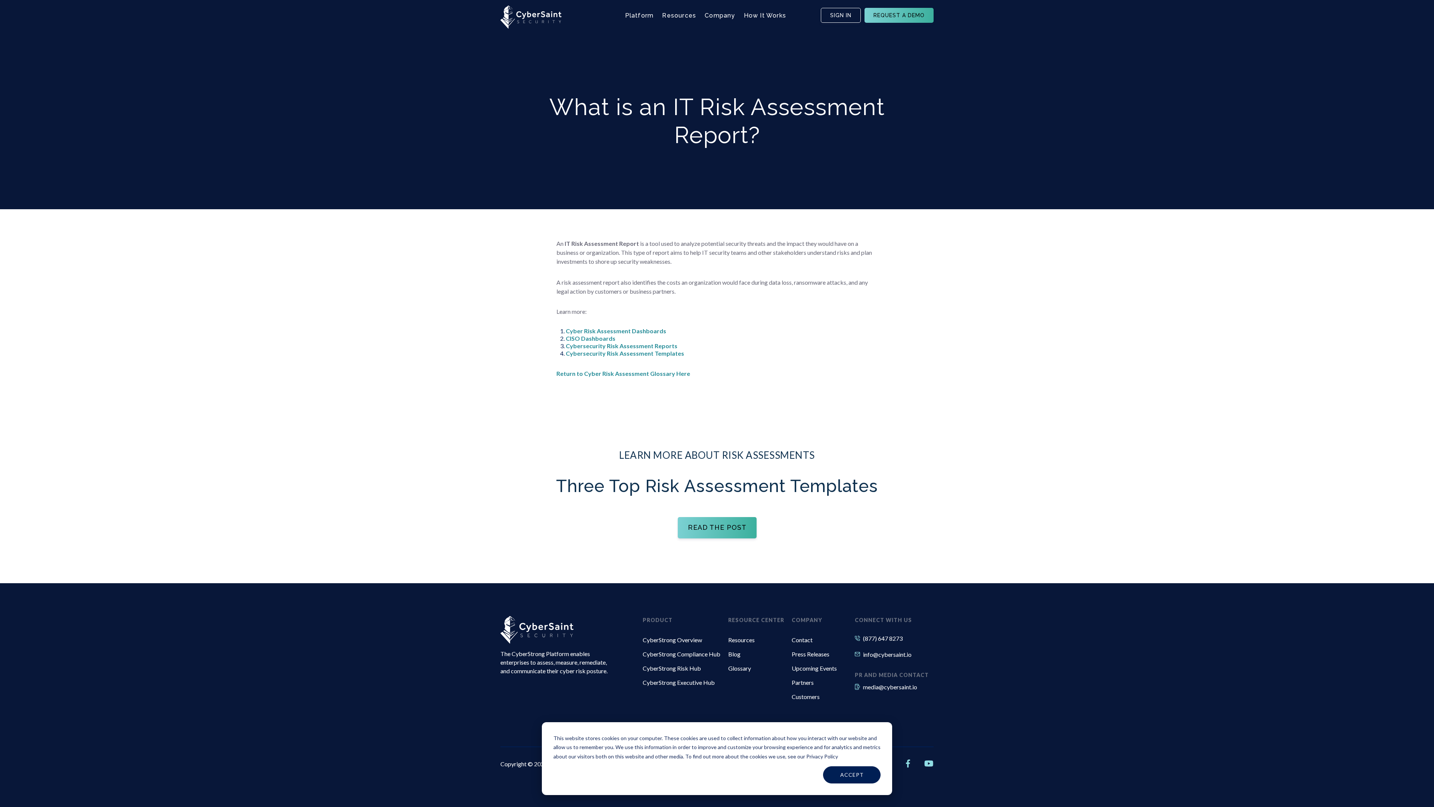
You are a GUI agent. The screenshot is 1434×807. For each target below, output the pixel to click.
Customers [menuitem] (806, 696)
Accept (852, 775)
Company (720, 15)
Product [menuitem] (658, 620)
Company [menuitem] (807, 620)
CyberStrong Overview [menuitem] (672, 639)
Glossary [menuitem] (739, 668)
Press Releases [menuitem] (810, 654)
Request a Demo (899, 15)
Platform (639, 15)
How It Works (765, 15)
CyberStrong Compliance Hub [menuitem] (681, 654)
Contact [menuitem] (802, 639)
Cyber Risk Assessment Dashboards (616, 330)
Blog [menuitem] (734, 654)
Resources (679, 15)
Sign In (840, 15)
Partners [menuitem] (803, 682)
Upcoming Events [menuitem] (814, 668)
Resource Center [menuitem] (756, 620)
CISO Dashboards (590, 338)
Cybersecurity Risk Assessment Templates (625, 353)
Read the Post (717, 527)
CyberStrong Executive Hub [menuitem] (679, 682)
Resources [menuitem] (741, 639)
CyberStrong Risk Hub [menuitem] (672, 668)
